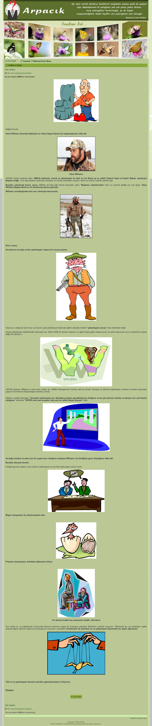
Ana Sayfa (11, 61)
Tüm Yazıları (15, 70)
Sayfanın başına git (138, 718)
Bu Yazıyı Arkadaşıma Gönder (19, 73)
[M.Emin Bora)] (39, 39)
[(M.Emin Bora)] (14, 39)
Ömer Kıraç (79, 722)
